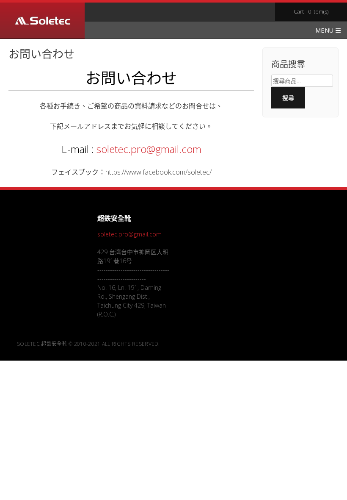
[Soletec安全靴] (42, 22)
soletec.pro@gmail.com (148, 149)
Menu (325, 30)
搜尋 (288, 98)
